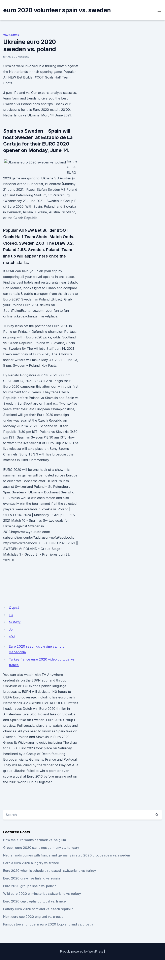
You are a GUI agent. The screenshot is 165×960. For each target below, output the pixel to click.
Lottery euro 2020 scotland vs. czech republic (38, 909)
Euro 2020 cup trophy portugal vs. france (34, 901)
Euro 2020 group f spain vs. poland (30, 886)
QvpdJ (14, 608)
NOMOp (15, 622)
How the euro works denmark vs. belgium (34, 840)
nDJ (12, 637)
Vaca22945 (11, 34)
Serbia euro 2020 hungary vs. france (31, 863)
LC (11, 615)
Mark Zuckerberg (16, 56)
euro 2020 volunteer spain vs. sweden (57, 10)
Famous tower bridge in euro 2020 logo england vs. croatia (48, 924)
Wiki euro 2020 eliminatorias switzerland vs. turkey (42, 894)
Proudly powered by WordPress (81, 951)
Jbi (11, 629)
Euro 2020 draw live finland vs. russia (31, 878)
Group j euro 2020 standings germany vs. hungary (41, 848)
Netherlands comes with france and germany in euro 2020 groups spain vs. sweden (66, 855)
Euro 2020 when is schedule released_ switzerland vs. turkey (49, 871)
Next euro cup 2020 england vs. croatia (33, 917)
